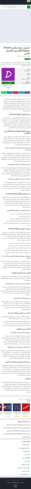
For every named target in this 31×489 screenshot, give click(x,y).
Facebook (27, 92)
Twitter (21, 92)
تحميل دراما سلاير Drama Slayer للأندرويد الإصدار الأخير (18, 425)
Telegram (9, 92)
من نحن (22, 482)
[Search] (28, 6)
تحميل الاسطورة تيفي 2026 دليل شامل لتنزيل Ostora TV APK (16, 427)
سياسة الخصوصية (15, 482)
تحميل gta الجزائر (26, 436)
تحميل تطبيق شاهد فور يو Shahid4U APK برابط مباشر (18, 430)
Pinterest (15, 92)
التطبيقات (28, 45)
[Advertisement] (15, 26)
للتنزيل (9, 83)
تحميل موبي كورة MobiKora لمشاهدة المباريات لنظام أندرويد (16, 433)
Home (23, 45)
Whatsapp (4, 92)
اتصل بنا (9, 482)
